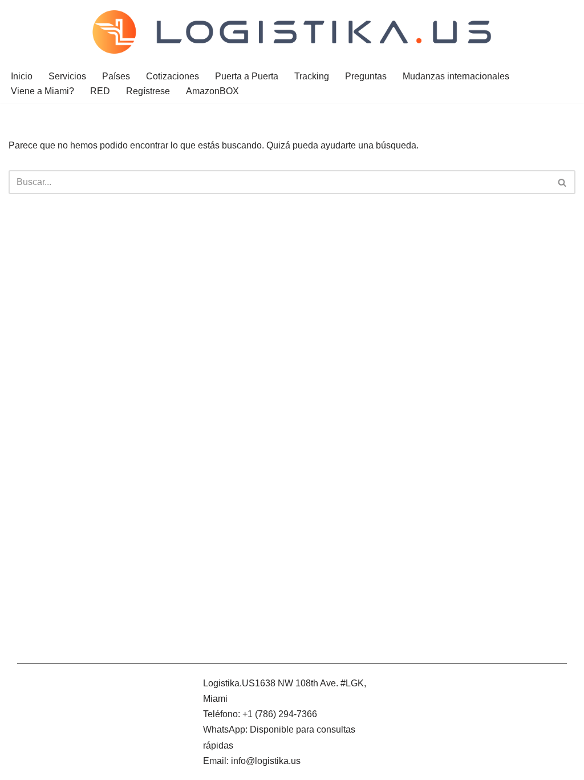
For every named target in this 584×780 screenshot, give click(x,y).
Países (116, 76)
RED (100, 91)
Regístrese (148, 91)
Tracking (311, 76)
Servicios (67, 76)
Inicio (22, 76)
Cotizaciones (172, 76)
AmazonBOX (212, 91)
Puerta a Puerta (246, 76)
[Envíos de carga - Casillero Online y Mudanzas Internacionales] (292, 32)
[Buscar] (562, 182)
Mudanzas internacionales (456, 76)
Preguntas (366, 76)
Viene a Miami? (42, 91)
